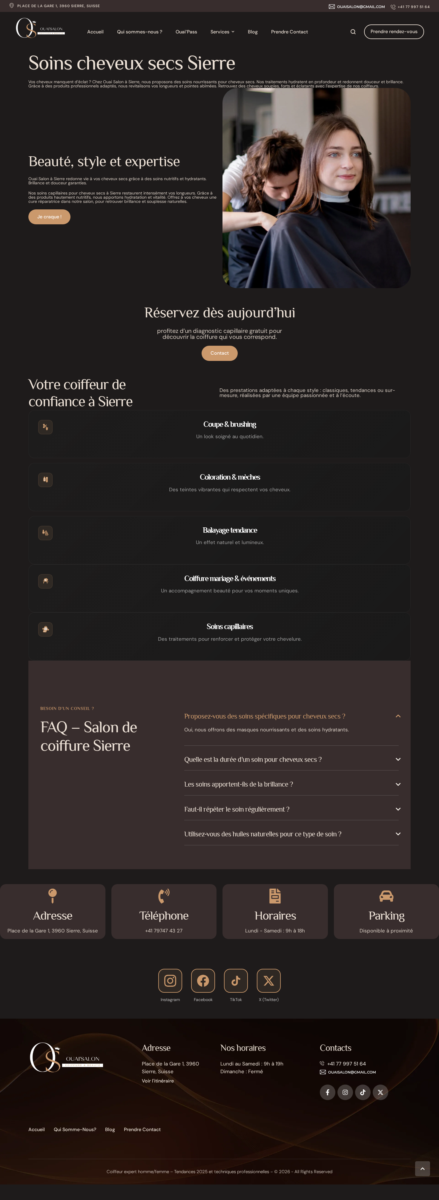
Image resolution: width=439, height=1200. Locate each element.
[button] (410, 7)
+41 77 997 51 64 (346, 1063)
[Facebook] (203, 981)
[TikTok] (236, 981)
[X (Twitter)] (269, 981)
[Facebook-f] (327, 1092)
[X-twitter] (380, 1092)
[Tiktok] (363, 1092)
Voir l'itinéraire (158, 1081)
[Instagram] (170, 981)
